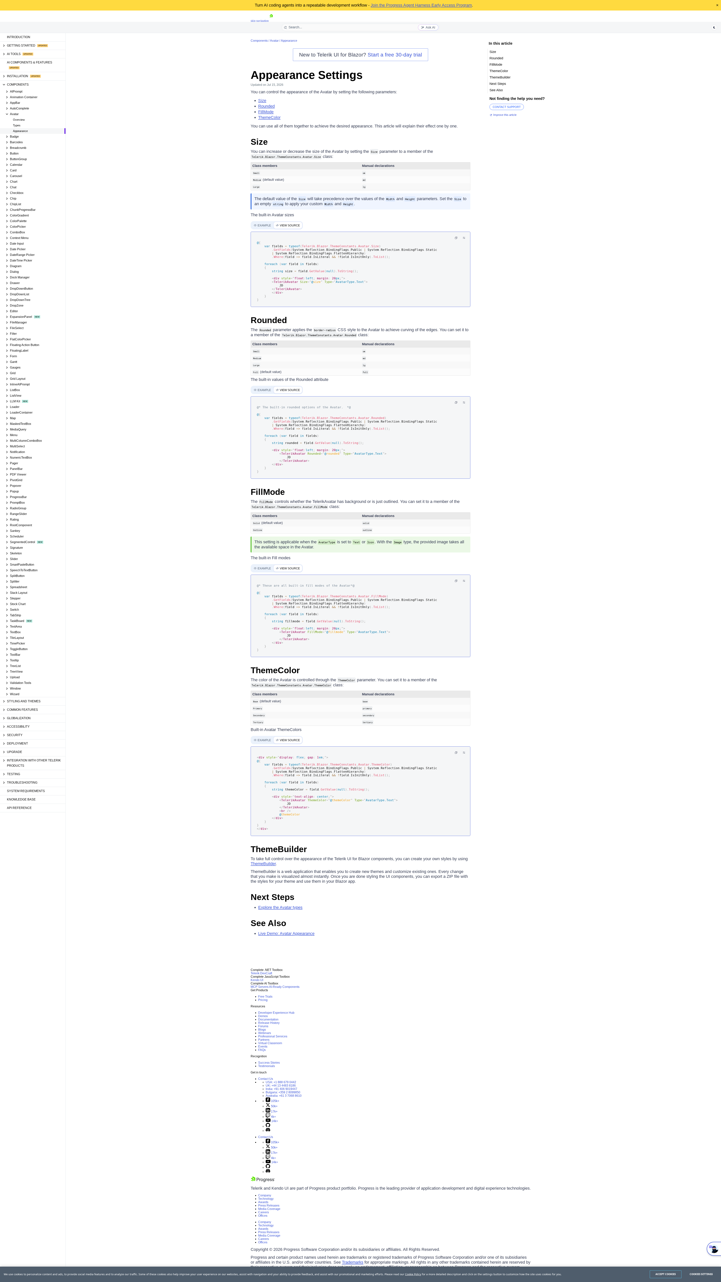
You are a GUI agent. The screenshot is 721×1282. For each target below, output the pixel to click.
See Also (268, 923)
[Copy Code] (456, 238)
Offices (262, 1215)
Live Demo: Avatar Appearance (286, 933)
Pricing (263, 1000)
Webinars (264, 1033)
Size (262, 100)
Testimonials (266, 1066)
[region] (360, 1274)
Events (262, 1046)
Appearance (20, 131)
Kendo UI (257, 980)
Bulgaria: (283, 1092)
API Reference (19, 807)
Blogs (262, 1029)
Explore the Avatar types (280, 907)
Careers (263, 1212)
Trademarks (352, 1262)
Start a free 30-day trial (395, 55)
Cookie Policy (413, 1274)
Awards (263, 1202)
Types (16, 125)
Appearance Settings (307, 75)
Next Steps (272, 897)
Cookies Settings (701, 1274)
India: (281, 1089)
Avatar (274, 40)
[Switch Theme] (714, 27)
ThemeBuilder (279, 849)
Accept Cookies (665, 1274)
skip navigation (260, 20)
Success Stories (269, 1062)
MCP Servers (259, 986)
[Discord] (268, 1130)
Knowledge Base (21, 799)
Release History (269, 1022)
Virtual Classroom (270, 1043)
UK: (281, 1085)
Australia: (284, 1095)
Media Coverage (269, 1208)
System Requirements (26, 791)
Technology (266, 1198)
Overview (19, 119)
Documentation (268, 1019)
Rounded (266, 106)
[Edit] (464, 238)
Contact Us (265, 1078)
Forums (263, 1026)
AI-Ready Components (284, 986)
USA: (281, 1082)
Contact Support (507, 107)
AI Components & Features (29, 62)
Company (264, 1195)
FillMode (266, 111)
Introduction (18, 37)
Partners (263, 1039)
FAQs (262, 1049)
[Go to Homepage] (271, 20)
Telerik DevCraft (261, 973)
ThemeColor (269, 117)
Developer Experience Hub (276, 1012)
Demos (263, 1016)
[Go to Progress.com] (263, 1181)
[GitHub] (268, 1126)
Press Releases (268, 1205)
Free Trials (265, 996)
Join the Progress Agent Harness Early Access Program (421, 5)
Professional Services (272, 1036)
